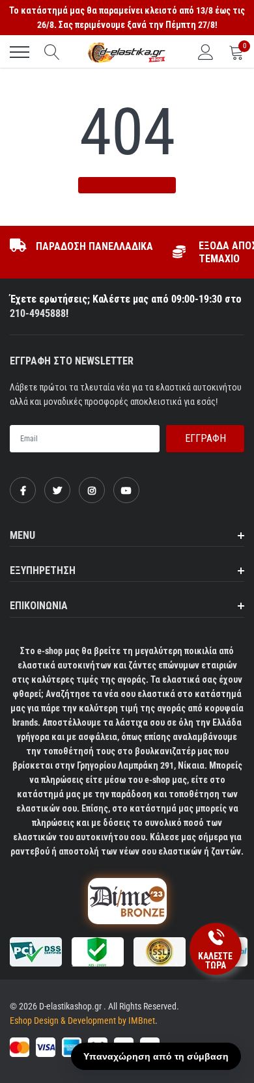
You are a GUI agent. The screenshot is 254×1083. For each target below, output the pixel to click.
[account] (206, 52)
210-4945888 (38, 313)
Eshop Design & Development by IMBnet (82, 1020)
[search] (52, 52)
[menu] (19, 52)
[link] (23, 490)
